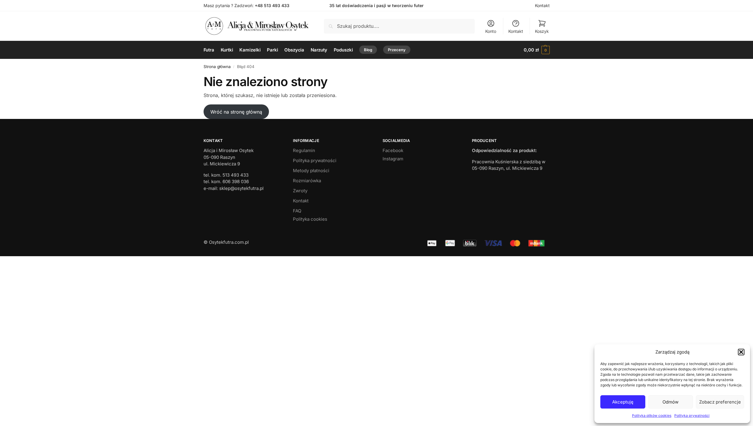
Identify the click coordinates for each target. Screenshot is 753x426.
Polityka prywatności (692, 415)
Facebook (393, 150)
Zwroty (300, 190)
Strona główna (217, 66)
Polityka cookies (310, 219)
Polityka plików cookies (651, 415)
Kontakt (542, 5)
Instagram (393, 159)
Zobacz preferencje (720, 402)
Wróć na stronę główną (236, 112)
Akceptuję (622, 402)
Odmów (670, 402)
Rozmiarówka (307, 180)
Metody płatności (311, 170)
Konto (490, 31)
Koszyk (542, 31)
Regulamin (304, 150)
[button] (741, 352)
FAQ (297, 211)
